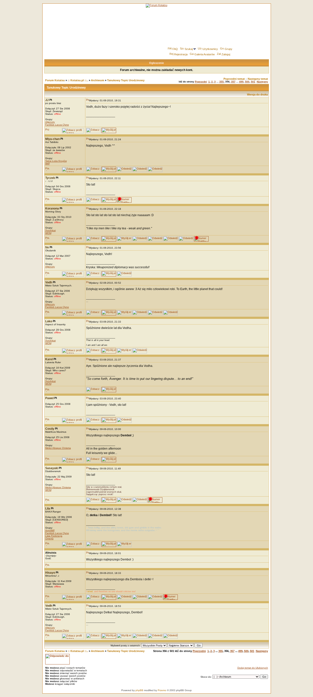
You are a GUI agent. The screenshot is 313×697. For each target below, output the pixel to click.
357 (233, 81)
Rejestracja (181, 54)
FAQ (175, 48)
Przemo (162, 690)
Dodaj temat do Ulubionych (252, 667)
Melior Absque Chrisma (58, 448)
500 (247, 81)
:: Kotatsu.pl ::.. (78, 80)
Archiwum (97, 80)
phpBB (139, 690)
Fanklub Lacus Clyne (57, 124)
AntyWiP (50, 530)
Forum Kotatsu (55, 80)
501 (253, 81)
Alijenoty (50, 122)
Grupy (228, 48)
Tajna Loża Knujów (56, 161)
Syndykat (50, 230)
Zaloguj (226, 54)
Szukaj (189, 48)
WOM (48, 233)
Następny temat (258, 78)
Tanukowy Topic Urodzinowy (126, 80)
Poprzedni (201, 81)
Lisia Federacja (53, 535)
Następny (262, 81)
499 (241, 81)
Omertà (49, 538)
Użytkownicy (210, 48)
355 (221, 81)
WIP (47, 163)
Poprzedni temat (234, 78)
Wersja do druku (257, 94)
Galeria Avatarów (204, 54)
